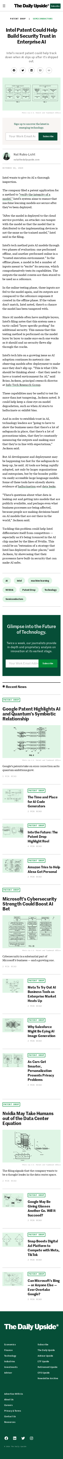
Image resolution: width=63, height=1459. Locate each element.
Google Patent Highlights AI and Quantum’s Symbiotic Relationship (31, 713)
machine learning (40, 580)
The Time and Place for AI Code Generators (43, 801)
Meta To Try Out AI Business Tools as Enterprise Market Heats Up (42, 994)
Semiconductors (43, 18)
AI (7, 580)
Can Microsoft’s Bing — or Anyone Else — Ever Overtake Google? (44, 1287)
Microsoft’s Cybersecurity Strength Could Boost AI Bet (29, 903)
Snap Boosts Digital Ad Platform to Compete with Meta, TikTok (43, 1247)
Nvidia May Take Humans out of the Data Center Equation (28, 1118)
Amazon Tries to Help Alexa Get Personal (44, 869)
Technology (51, 589)
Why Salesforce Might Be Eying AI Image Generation (41, 1031)
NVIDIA (9, 589)
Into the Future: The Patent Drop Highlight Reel (43, 836)
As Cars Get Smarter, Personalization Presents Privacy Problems (41, 1070)
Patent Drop (18, 18)
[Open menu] (5, 6)
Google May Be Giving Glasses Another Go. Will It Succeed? (41, 1208)
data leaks (48, 486)
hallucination (27, 486)
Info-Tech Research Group (23, 385)
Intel (19, 580)
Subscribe (48, 136)
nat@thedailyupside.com (27, 159)
